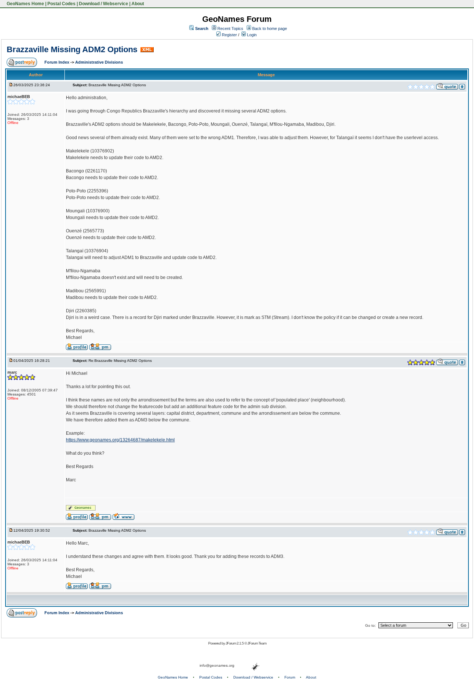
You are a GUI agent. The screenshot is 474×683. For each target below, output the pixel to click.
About (137, 3)
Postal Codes (61, 3)
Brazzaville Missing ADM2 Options (72, 49)
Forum (289, 677)
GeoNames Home (25, 3)
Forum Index (57, 62)
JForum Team (256, 643)
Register (229, 35)
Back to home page (269, 28)
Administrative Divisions (99, 62)
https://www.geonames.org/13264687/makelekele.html (120, 440)
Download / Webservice (103, 3)
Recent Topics (230, 28)
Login (251, 35)
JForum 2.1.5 (235, 643)
